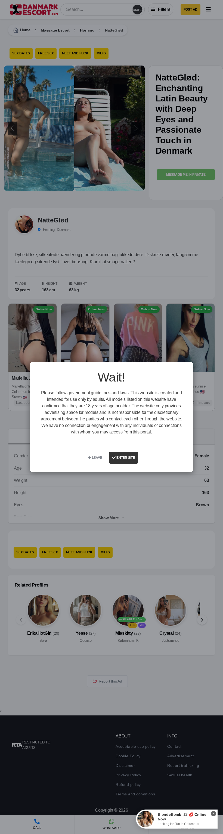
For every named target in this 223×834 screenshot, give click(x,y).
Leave (96, 458)
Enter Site (125, 458)
